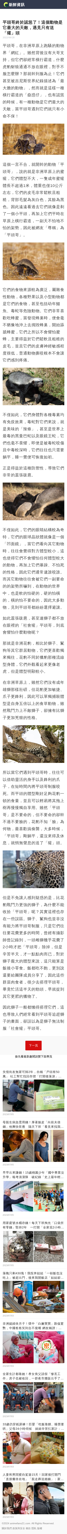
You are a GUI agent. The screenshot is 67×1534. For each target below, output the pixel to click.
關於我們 (7, 1528)
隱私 (33, 1528)
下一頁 (33, 1045)
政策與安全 (19, 1528)
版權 (39, 1528)
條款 (28, 1528)
